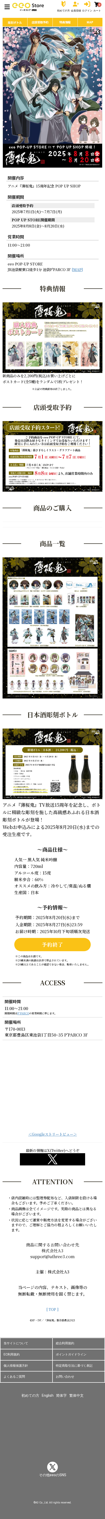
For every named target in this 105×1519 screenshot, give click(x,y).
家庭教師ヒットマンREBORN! (35, 1418)
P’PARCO (23, 1013)
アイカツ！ (30, 1411)
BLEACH (19, 1434)
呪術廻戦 (15, 1426)
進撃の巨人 (34, 1426)
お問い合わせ (65, 1376)
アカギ (78, 1411)
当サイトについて (16, 1343)
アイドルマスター (56, 1411)
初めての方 (30, 1395)
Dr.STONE (72, 1426)
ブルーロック (39, 1434)
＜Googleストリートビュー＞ (52, 1134)
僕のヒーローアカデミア (72, 1434)
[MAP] (77, 269)
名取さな (90, 1426)
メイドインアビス (25, 1441)
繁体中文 (76, 1395)
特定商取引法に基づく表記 (74, 1365)
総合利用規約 (65, 1343)
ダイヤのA (53, 1426)
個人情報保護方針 (16, 1365)
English (48, 1395)
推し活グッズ (52, 1449)
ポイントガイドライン (71, 1354)
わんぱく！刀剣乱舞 (78, 1441)
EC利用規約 (12, 1354)
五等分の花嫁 (82, 1418)
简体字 (61, 1395)
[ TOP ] (52, 1309)
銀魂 (65, 1418)
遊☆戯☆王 (51, 1441)
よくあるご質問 (14, 1376)
